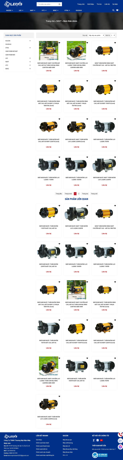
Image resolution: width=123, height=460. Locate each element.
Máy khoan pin (67, 440)
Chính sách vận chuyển (43, 452)
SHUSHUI (79, 10)
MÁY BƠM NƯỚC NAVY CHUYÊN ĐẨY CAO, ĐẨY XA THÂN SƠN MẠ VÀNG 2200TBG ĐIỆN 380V (48, 65)
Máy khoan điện (68, 452)
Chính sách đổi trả (41, 449)
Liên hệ (107, 4)
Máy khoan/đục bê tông (70, 449)
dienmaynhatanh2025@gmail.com (18, 455)
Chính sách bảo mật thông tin (45, 455)
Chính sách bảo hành (42, 443)
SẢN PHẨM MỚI (10, 55)
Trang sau (85, 193)
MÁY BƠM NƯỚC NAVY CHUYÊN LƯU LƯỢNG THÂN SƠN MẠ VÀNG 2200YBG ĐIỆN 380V (76, 65)
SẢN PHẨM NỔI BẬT (11, 51)
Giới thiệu (90, 4)
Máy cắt (65, 455)
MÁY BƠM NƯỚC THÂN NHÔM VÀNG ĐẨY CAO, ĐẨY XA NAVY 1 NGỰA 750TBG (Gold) (76, 103)
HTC (43, 10)
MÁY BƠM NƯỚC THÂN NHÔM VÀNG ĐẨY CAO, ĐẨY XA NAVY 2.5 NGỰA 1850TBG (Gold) (48, 103)
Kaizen (8, 10)
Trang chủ (80, 4)
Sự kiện (115, 4)
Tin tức (99, 4)
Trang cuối (94, 193)
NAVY (31, 10)
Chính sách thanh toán (43, 446)
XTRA (66, 10)
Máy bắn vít (66, 446)
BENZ (55, 10)
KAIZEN (7, 41)
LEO (20, 10)
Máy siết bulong (68, 443)
